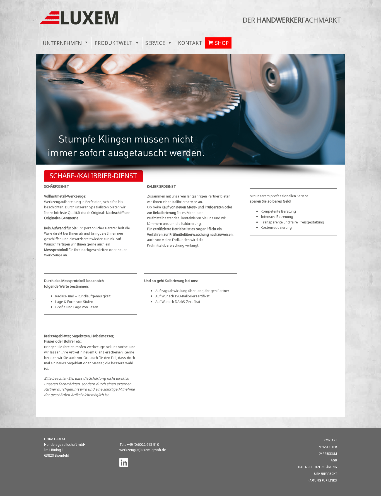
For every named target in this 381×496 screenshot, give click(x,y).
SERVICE (155, 43)
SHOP (222, 43)
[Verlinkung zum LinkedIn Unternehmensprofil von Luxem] (123, 462)
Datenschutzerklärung (317, 467)
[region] (190, 116)
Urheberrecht (325, 473)
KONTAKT (190, 43)
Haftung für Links (322, 480)
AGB (334, 460)
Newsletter (328, 447)
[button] (188, 159)
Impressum (328, 453)
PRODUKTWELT (113, 43)
